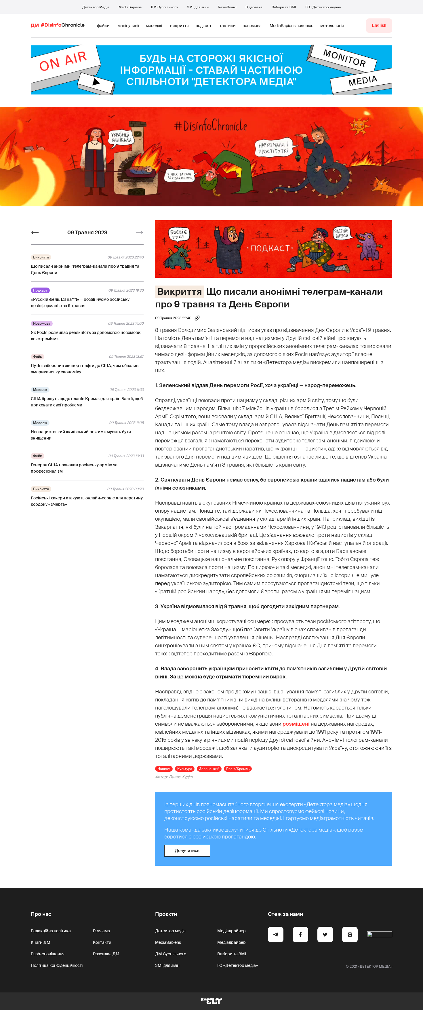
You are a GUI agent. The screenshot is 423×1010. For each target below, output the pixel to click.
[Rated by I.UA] (379, 935)
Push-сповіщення (47, 953)
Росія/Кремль (237, 768)
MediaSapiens (130, 7)
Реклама (101, 930)
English (379, 25)
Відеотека (253, 7)
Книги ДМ (40, 942)
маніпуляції (128, 25)
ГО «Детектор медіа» (323, 7)
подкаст (204, 25)
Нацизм (163, 768)
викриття (179, 25)
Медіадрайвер (231, 930)
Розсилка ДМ (106, 953)
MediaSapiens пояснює (291, 25)
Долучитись (187, 850)
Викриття (179, 292)
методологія (332, 25)
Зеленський (209, 768)
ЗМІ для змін (198, 7)
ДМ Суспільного (164, 7)
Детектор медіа (170, 930)
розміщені (296, 723)
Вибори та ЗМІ (284, 7)
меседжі (154, 25)
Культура (184, 768)
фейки (103, 25)
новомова (252, 25)
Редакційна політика (51, 930)
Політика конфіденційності (57, 965)
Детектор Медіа (95, 7)
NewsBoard (227, 7)
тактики (228, 25)
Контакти (102, 942)
